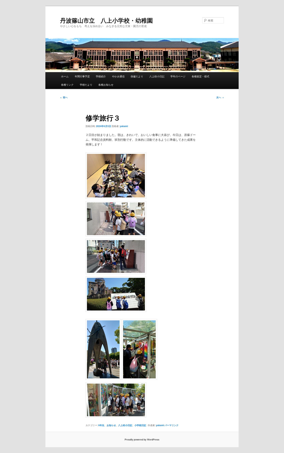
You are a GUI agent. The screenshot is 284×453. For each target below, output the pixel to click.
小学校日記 (140, 425)
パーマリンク (172, 425)
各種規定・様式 (200, 76)
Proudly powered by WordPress (142, 439)
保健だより (137, 76)
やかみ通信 (118, 76)
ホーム (65, 76)
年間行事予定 (82, 76)
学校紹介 (101, 76)
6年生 (101, 425)
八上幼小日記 (156, 76)
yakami (124, 126)
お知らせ (111, 425)
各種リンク (67, 84)
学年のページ (177, 76)
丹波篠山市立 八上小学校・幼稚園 (106, 20)
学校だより (86, 84)
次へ (220, 97)
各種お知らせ (105, 84)
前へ (64, 97)
